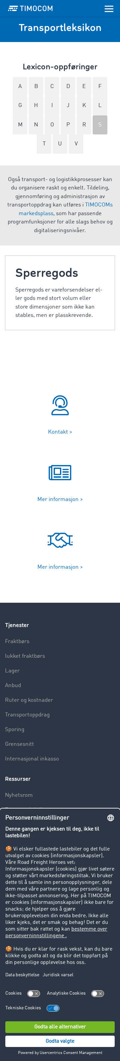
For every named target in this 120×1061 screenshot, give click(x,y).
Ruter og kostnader (29, 700)
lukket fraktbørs (25, 656)
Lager (12, 671)
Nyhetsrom (19, 795)
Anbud (13, 685)
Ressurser (18, 779)
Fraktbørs (17, 641)
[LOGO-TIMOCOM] (30, 8)
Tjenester (17, 625)
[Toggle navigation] (109, 8)
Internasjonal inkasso (32, 759)
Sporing (14, 729)
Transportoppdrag (27, 715)
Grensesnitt (19, 744)
